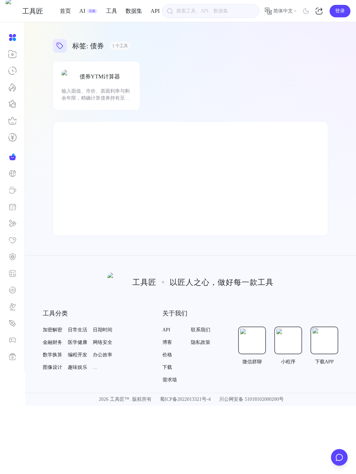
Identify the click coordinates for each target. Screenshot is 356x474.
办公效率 (102, 354)
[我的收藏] (12, 54)
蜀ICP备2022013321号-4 (185, 399)
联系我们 (200, 329)
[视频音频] (12, 357)
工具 (111, 11)
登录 (340, 11)
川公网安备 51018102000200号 (251, 399)
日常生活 (77, 329)
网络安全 (102, 342)
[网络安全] (12, 257)
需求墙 (169, 379)
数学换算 (52, 354)
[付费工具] (12, 137)
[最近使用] (12, 71)
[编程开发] (12, 290)
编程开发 (77, 354)
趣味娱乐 (77, 367)
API (155, 11)
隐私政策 (200, 342)
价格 (167, 354)
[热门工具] (12, 87)
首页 (65, 11)
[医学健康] (12, 240)
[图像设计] (12, 323)
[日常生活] (12, 190)
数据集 (134, 11)
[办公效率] (12, 307)
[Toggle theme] (306, 11)
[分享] (320, 11)
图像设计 (52, 367)
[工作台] (12, 37)
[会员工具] (12, 121)
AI (87, 11)
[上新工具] (12, 104)
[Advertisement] (190, 178)
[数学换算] (12, 273)
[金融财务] (12, 223)
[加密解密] (12, 173)
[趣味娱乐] (12, 340)
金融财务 (52, 342)
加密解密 (52, 329)
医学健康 (77, 342)
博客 (167, 342)
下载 (167, 367)
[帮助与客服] (339, 457)
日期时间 (102, 329)
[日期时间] (12, 207)
